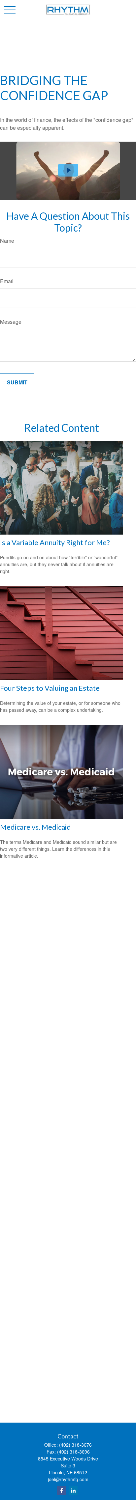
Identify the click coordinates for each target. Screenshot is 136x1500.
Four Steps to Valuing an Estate (50, 687)
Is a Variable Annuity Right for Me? (55, 542)
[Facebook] (61, 1490)
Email (7, 281)
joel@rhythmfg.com (68, 1479)
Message (10, 321)
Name (7, 240)
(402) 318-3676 (75, 1444)
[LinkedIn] (73, 1490)
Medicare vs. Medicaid (35, 826)
